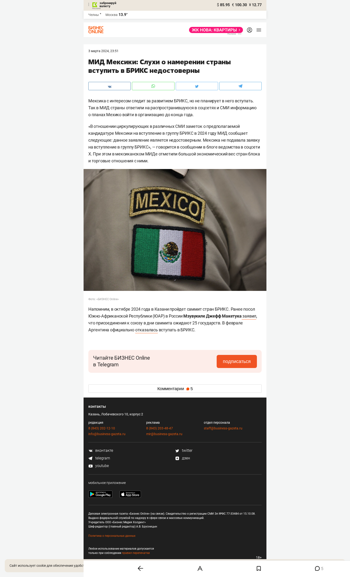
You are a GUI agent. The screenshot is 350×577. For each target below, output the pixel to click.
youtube (101, 465)
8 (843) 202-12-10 (101, 428)
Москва (111, 15)
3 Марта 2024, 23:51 (103, 51)
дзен (185, 458)
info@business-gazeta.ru (106, 434)
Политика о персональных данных (111, 535)
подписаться (237, 361)
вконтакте (103, 450)
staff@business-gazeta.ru (223, 428)
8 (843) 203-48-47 (159, 428)
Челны (93, 15)
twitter (186, 450)
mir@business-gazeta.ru (164, 434)
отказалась (146, 329)
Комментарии (175, 388)
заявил (249, 315)
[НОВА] (214, 30)
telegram (102, 458)
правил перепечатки (136, 553)
